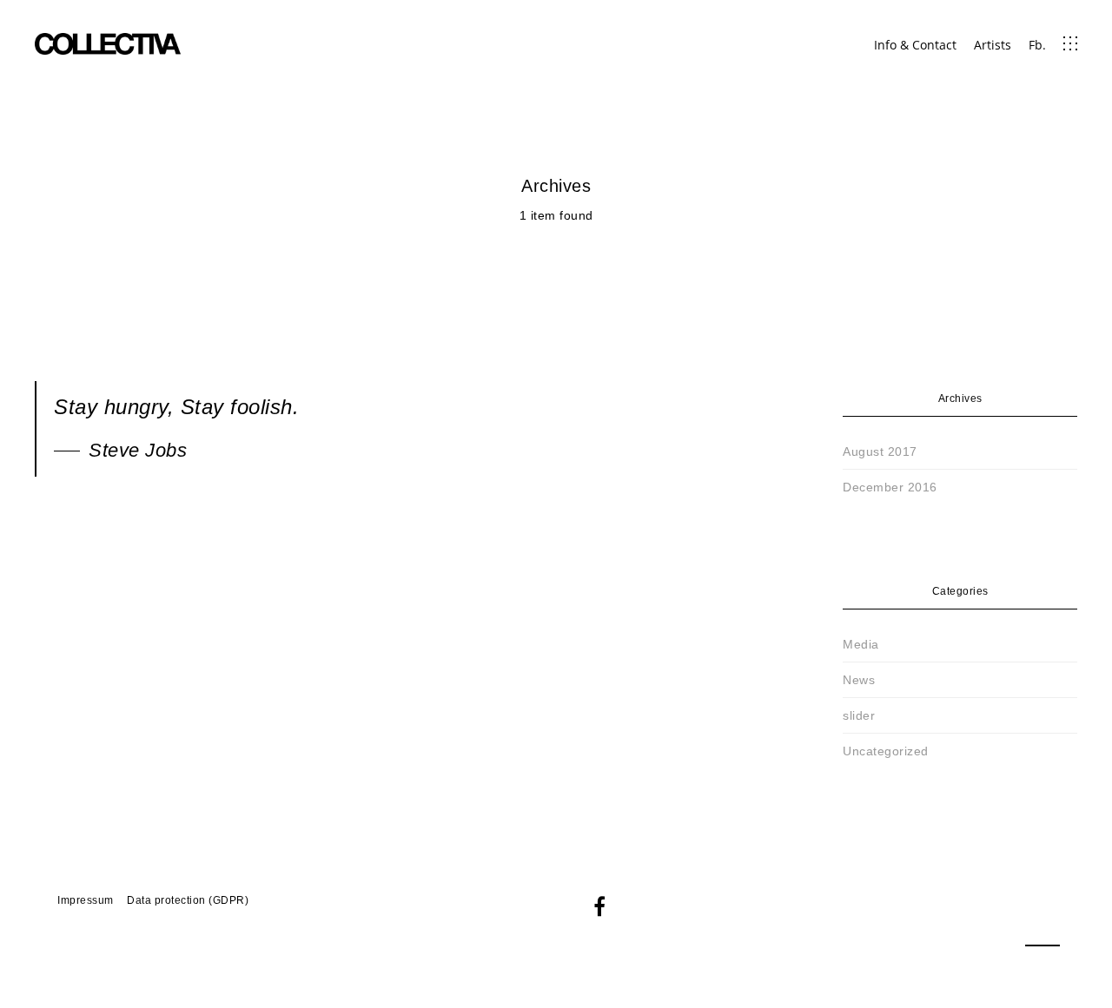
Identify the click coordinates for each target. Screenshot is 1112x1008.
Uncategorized (886, 751)
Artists (992, 44)
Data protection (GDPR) (187, 900)
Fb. (1037, 44)
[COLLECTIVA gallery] (108, 43)
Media (861, 644)
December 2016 (890, 487)
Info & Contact (915, 44)
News (859, 680)
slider (859, 715)
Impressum (85, 900)
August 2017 (880, 451)
